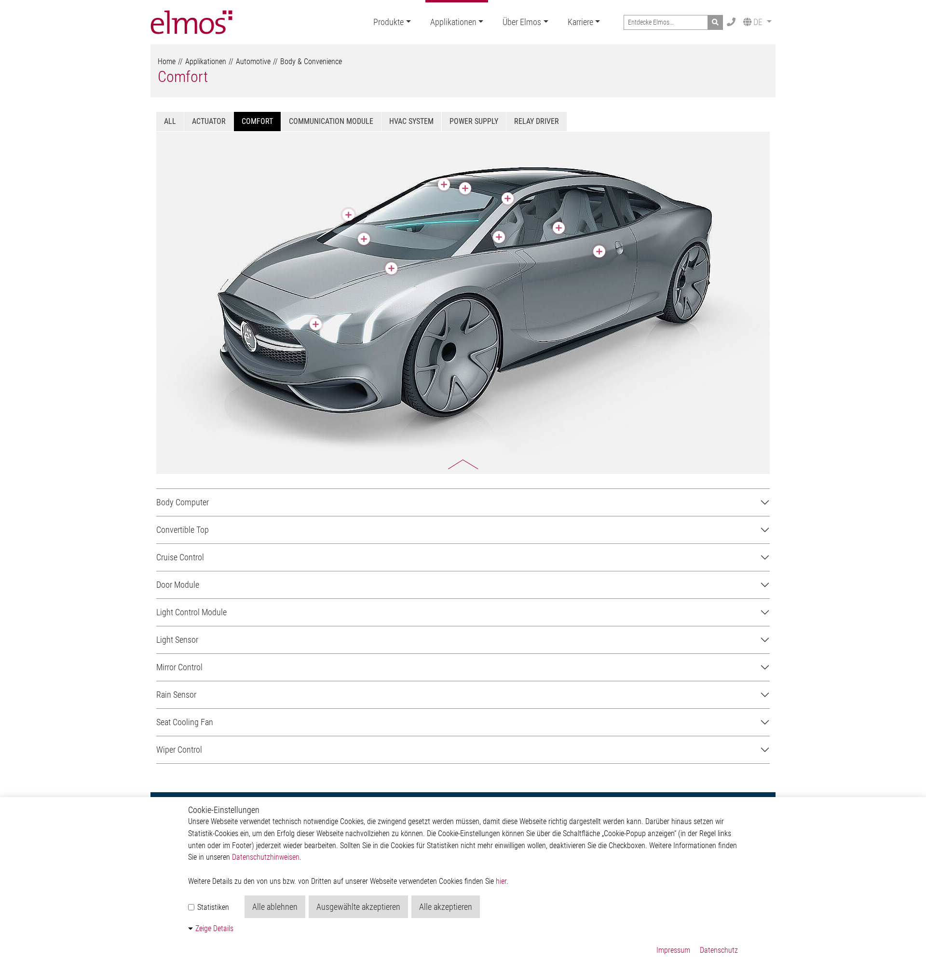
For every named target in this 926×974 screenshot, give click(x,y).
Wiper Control (179, 749)
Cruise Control (180, 557)
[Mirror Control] (348, 215)
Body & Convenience (311, 61)
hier (501, 881)
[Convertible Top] (508, 198)
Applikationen (453, 22)
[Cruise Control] (499, 237)
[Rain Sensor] (465, 188)
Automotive (253, 61)
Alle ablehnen (275, 907)
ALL (170, 121)
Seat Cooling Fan (184, 722)
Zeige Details (214, 928)
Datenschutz (719, 950)
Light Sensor (177, 640)
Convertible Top (182, 530)
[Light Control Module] (316, 324)
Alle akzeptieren (445, 907)
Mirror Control (179, 667)
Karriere (580, 22)
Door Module (177, 585)
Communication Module (331, 121)
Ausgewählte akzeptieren (358, 907)
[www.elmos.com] (191, 22)
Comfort (183, 77)
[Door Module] (599, 251)
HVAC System (411, 121)
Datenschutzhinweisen (266, 857)
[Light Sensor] (444, 184)
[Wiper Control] (364, 239)
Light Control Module (191, 612)
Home (167, 61)
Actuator (209, 121)
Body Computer (182, 502)
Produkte (388, 22)
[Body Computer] (391, 268)
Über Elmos (522, 22)
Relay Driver (536, 121)
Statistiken (212, 907)
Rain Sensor (176, 695)
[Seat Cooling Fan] (559, 228)
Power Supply (473, 121)
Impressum (673, 950)
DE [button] (757, 22)
